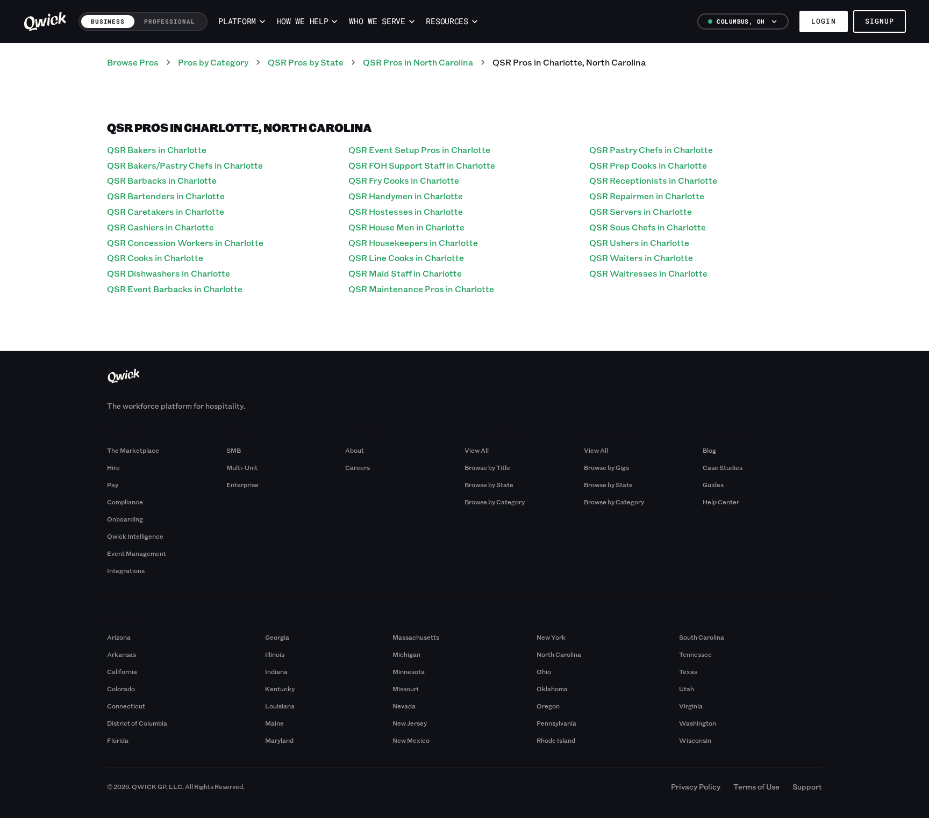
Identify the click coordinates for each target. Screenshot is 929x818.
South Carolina (701, 637)
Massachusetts (415, 637)
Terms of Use (756, 786)
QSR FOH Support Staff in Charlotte (421, 165)
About (354, 450)
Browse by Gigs (606, 467)
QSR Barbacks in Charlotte (162, 180)
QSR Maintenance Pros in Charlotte (421, 288)
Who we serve (377, 21)
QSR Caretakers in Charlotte (165, 211)
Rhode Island (556, 740)
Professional (169, 21)
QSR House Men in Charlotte (406, 227)
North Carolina (559, 654)
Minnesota (408, 671)
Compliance (125, 501)
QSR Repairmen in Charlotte (646, 195)
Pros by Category (213, 62)
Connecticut (126, 705)
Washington (697, 723)
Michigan (406, 654)
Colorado (121, 688)
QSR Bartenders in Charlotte (166, 195)
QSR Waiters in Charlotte (641, 257)
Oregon (548, 705)
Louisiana (280, 705)
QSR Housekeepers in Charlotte (413, 242)
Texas (688, 671)
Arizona (119, 637)
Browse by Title (487, 467)
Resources (447, 21)
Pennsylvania (556, 723)
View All (476, 450)
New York (551, 637)
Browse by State (488, 484)
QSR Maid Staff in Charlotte (405, 273)
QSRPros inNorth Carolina (418, 62)
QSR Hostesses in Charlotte (405, 211)
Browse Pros (133, 62)
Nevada (404, 705)
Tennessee (695, 654)
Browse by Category (494, 501)
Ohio (544, 671)
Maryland (279, 740)
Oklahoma (552, 688)
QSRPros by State (306, 62)
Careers (357, 467)
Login (823, 21)
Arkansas (121, 654)
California (122, 671)
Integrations (126, 570)
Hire (113, 467)
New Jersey (409, 723)
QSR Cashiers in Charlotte (160, 227)
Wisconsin (695, 740)
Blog (709, 450)
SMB (233, 450)
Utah (686, 688)
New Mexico (411, 740)
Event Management (136, 553)
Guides (713, 484)
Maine (274, 723)
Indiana (276, 671)
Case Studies (722, 467)
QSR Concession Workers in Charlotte (185, 242)
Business (108, 21)
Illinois (274, 654)
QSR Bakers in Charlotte (156, 149)
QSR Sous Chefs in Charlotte (647, 227)
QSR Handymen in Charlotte (405, 195)
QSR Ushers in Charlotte (639, 242)
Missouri (405, 688)
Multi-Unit (242, 467)
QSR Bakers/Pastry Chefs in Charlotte (185, 165)
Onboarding (125, 519)
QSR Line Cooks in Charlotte (406, 257)
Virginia (691, 705)
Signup (879, 21)
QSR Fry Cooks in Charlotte (403, 180)
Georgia (277, 637)
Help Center (721, 501)
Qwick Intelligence (135, 536)
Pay (112, 484)
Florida (117, 740)
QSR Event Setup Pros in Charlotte (419, 149)
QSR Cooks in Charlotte (155, 257)
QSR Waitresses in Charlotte (648, 273)
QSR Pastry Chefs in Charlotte (651, 149)
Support (807, 786)
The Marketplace (133, 450)
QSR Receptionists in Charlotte (653, 180)
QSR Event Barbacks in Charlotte (174, 288)
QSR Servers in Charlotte (640, 211)
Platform (237, 21)
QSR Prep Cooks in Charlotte (648, 165)
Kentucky (280, 688)
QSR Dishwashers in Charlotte (168, 273)
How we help (302, 21)
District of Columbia (137, 723)
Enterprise (242, 484)
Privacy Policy (695, 786)
